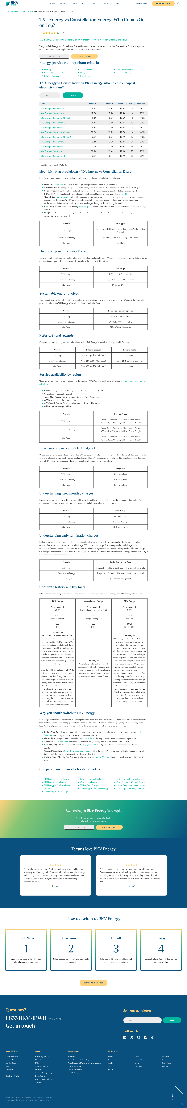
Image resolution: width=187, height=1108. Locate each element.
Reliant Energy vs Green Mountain (130, 785)
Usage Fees (85, 72)
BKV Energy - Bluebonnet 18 (52, 155)
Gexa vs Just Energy (88, 782)
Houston (110, 1056)
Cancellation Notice (74, 1066)
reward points (62, 741)
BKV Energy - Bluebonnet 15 (52, 151)
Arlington (111, 1060)
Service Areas (86, 69)
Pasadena (138, 1066)
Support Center (73, 1051)
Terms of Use (19, 1097)
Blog (84, 3)
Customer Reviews (12, 1056)
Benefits (63, 3)
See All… (111, 1069)
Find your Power (163, 3)
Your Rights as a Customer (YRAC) (43, 1097)
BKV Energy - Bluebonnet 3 (52, 127)
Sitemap (38, 1082)
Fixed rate (59, 184)
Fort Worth (165, 1056)
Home (7, 11)
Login (116, 3)
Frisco (110, 1066)
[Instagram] (139, 1038)
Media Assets (10, 1073)
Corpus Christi (139, 1060)
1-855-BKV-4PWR (43, 1100)
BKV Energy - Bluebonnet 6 (52, 113)
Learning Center (11, 1063)
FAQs (37, 1063)
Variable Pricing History (75, 1073)
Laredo (110, 1063)
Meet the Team (11, 1060)
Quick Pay (38, 1060)
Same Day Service (41, 1066)
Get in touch (20, 1026)
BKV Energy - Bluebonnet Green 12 (56, 136)
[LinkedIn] (125, 1038)
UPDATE (73, 95)
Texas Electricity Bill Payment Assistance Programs (84, 1063)
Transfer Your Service (75, 1069)
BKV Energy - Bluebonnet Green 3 (55, 132)
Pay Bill (106, 3)
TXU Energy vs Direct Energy (56, 791)
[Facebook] (146, 1038)
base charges (84, 206)
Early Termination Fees (125, 69)
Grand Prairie (166, 1063)
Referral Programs (52, 75)
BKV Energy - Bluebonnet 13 (52, 146)
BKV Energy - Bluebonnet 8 (52, 108)
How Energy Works (12, 1076)
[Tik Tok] (152, 1038)
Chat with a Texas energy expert (78, 751)
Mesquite (165, 1066)
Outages (38, 1069)
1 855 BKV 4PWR (140, 3)
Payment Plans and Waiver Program (80, 1060)
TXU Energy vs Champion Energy (94, 788)
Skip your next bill (90, 744)
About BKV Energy (12, 1051)
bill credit (123, 193)
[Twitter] (132, 1038)
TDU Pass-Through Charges (44, 1073)
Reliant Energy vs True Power (92, 779)
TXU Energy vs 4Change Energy (130, 788)
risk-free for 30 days (100, 757)
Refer (75, 3)
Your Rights (71, 1056)
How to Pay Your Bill (41, 1056)
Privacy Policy (28, 1097)
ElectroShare (89, 738)
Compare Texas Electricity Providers (21, 11)
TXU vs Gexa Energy (89, 785)
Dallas (137, 1056)
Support (95, 3)
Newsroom (9, 1069)
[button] (81, 104)
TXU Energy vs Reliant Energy (56, 779)
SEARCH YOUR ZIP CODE (93, 983)
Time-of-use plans (63, 197)
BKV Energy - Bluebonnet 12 (52, 122)
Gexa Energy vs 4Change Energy (130, 782)
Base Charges (86, 75)
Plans (52, 3)
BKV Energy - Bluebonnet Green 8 (55, 117)
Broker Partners (40, 1076)
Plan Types (48, 69)
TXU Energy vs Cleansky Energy (129, 779)
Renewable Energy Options (56, 72)
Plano (164, 1060)
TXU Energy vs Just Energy (55, 782)
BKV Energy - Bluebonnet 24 (53, 141)
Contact (38, 1051)
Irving (137, 1063)
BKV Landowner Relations (43, 1079)
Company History (123, 72)
